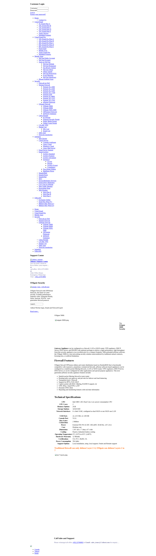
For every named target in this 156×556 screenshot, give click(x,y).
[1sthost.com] (31, 546)
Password (33, 10)
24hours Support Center (39, 261)
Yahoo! (36, 551)
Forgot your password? (38, 14)
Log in (32, 12)
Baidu (36, 553)
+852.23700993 (78, 542)
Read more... (34, 311)
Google (36, 549)
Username (33, 8)
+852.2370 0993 (40, 277)
